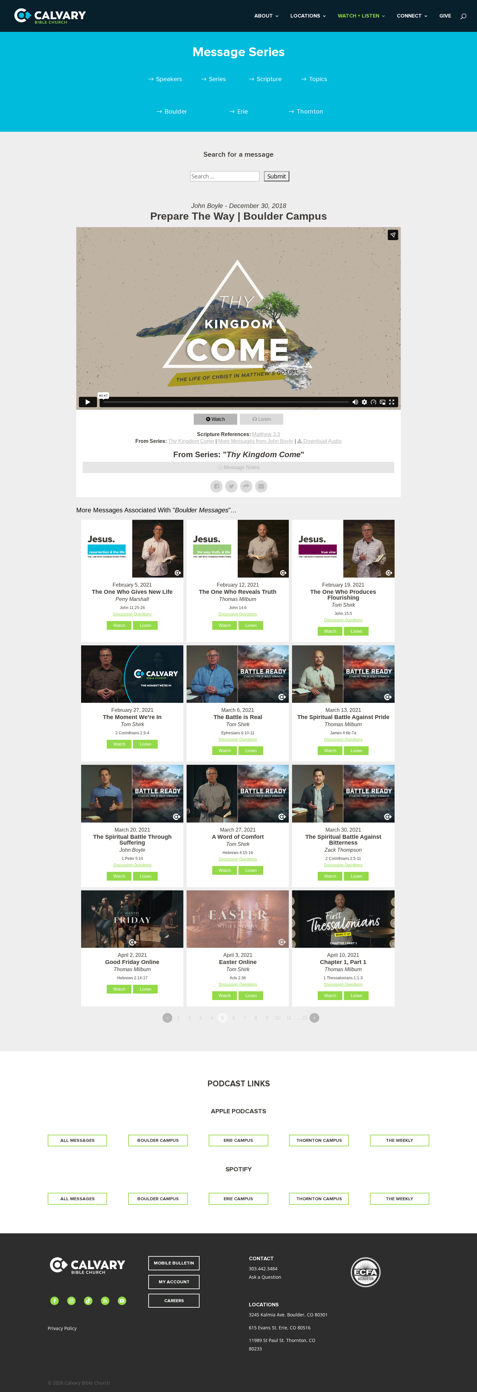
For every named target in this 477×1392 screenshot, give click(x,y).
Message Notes (242, 467)
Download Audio (322, 441)
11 (289, 1017)
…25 (302, 1017)
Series (217, 79)
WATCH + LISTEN (358, 16)
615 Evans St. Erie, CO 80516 (280, 1328)
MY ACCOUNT (174, 1282)
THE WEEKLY (399, 1140)
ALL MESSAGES (77, 1140)
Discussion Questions (132, 614)
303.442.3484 (263, 1268)
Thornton (310, 112)
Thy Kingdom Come (191, 441)
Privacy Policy (62, 1328)
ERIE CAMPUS (238, 1140)
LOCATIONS (305, 16)
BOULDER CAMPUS (158, 1140)
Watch (218, 419)
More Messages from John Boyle (255, 441)
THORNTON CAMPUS (319, 1140)
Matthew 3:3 (266, 434)
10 (277, 1017)
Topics (318, 79)
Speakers (169, 79)
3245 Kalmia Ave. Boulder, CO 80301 (288, 1315)
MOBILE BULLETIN (174, 1263)
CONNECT (409, 16)
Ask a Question (265, 1277)
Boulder (176, 112)
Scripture (269, 79)
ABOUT (263, 16)
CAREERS (174, 1300)
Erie (242, 112)
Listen (264, 419)
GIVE (445, 16)
